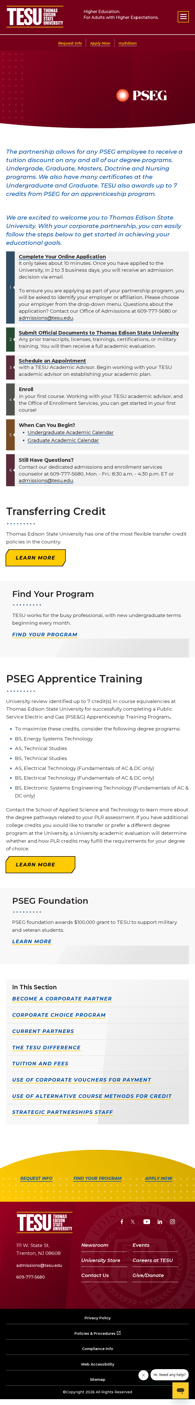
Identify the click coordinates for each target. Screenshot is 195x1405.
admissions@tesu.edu (46, 318)
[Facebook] (122, 1222)
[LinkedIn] (160, 1222)
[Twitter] (133, 1222)
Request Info (70, 43)
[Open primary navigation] (183, 16)
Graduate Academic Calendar (63, 440)
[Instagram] (172, 1222)
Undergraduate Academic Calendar (71, 432)
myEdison (128, 43)
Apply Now (100, 43)
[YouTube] (146, 1222)
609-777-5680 (30, 1277)
